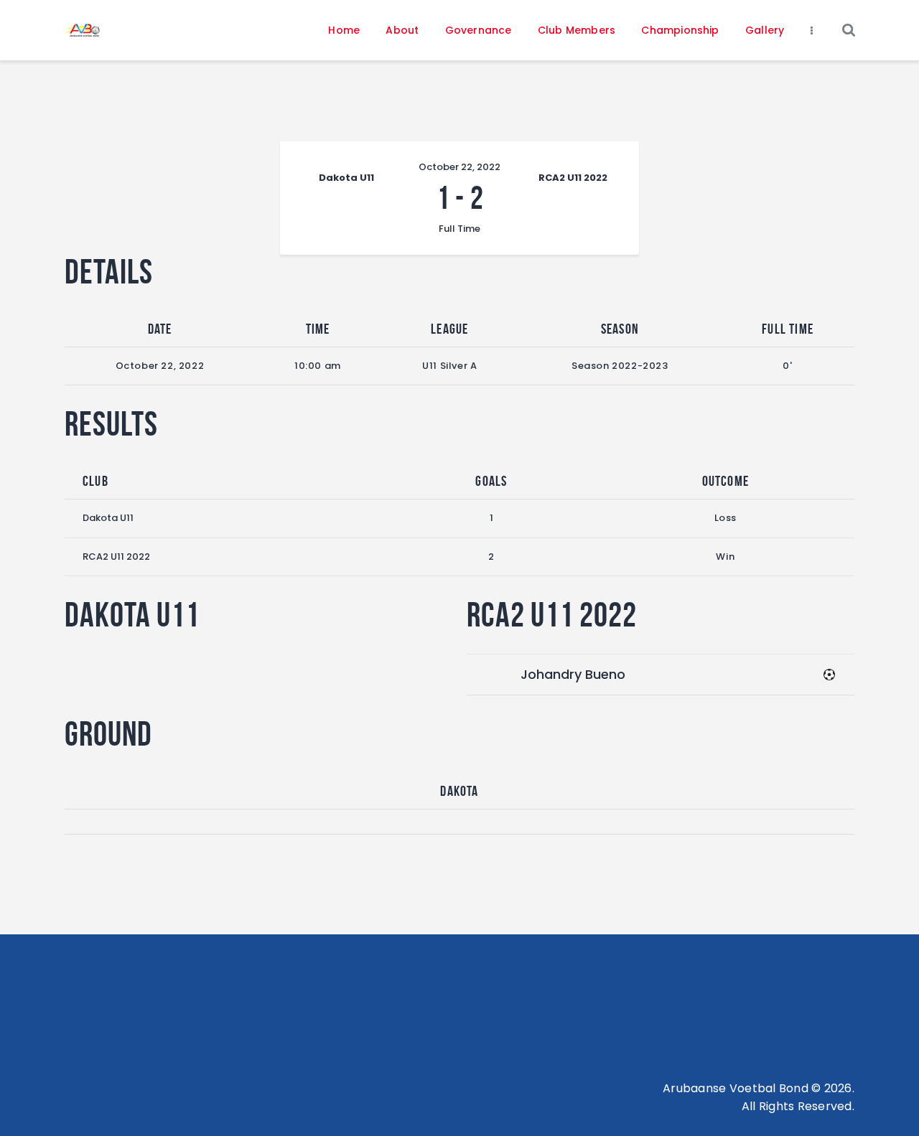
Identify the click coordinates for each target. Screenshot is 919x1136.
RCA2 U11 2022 (116, 556)
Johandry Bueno (573, 674)
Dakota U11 (108, 518)
